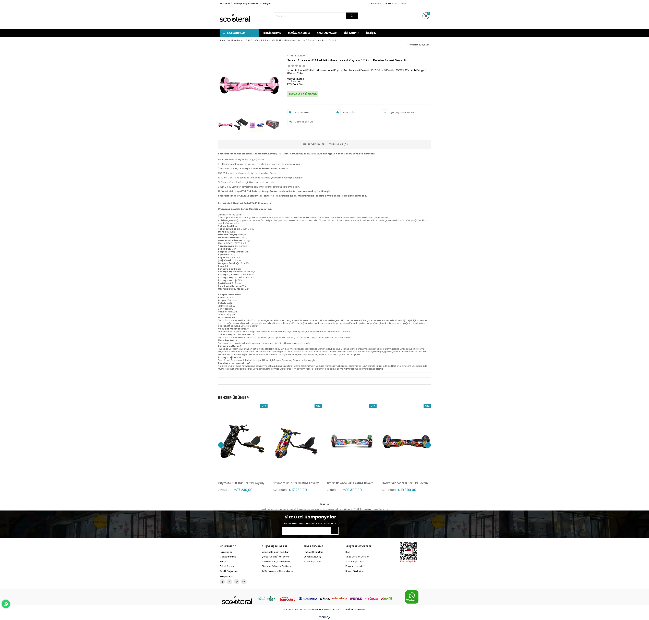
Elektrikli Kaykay (362, 509)
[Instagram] (236, 581)
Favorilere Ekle (243, 448)
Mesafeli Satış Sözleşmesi (276, 561)
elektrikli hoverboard (340, 509)
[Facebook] (222, 581)
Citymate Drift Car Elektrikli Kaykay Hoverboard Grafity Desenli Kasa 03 (297, 483)
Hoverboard (379, 509)
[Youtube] (243, 581)
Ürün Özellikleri (314, 144)
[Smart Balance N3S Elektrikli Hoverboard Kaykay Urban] (406, 441)
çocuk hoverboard (300, 509)
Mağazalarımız (299, 33)
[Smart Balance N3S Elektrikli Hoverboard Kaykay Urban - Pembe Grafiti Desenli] (352, 441)
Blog (347, 552)
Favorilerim (376, 3)
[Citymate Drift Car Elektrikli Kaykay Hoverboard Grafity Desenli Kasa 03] (297, 441)
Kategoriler (236, 33)
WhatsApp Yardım (355, 561)
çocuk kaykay (319, 509)
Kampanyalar (327, 33)
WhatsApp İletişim (313, 561)
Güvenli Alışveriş (312, 556)
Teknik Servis (271, 33)
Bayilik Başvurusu (229, 571)
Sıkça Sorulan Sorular (357, 556)
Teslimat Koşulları (313, 552)
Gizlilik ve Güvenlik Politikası (276, 566)
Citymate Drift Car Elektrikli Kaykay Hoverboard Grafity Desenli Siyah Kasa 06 (243, 483)
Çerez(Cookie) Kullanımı (275, 556)
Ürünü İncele (255, 448)
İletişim (404, 3)
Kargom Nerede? (355, 566)
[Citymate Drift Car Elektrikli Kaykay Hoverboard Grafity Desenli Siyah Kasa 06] (243, 441)
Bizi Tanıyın (351, 33)
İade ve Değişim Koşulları (275, 552)
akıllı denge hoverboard (274, 509)
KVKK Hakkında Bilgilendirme (277, 571)
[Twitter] (229, 581)
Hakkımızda (391, 3)
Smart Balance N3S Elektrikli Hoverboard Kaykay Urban (406, 483)
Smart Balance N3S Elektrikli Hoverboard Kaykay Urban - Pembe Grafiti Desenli (352, 483)
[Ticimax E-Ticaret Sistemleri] (325, 617)
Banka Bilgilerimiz (355, 571)
